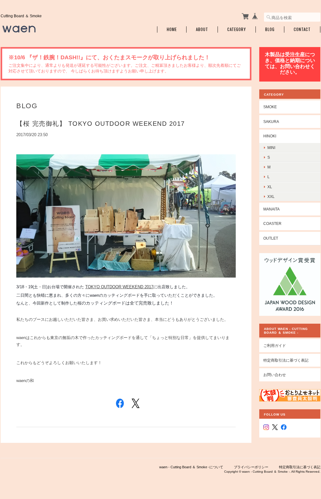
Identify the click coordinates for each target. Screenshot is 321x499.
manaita (271, 209)
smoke (270, 107)
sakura (271, 121)
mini (271, 148)
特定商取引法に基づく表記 (285, 360)
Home (172, 29)
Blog (270, 29)
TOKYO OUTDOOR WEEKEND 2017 (119, 286)
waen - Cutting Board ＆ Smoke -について (191, 467)
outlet (270, 238)
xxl (271, 196)
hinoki (269, 136)
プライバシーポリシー (251, 467)
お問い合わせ (274, 375)
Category (236, 29)
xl (269, 187)
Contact (302, 29)
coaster (272, 223)
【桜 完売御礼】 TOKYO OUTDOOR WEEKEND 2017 (100, 123)
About (202, 29)
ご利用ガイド (274, 345)
